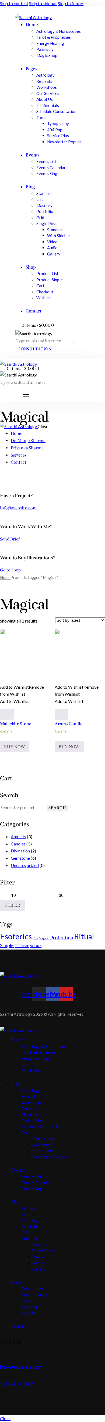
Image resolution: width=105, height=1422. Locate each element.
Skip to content (14, 3)
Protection (61, 937)
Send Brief (10, 539)
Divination (20, 850)
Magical (44, 938)
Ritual (84, 936)
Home (5, 577)
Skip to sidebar (43, 3)
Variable (35, 946)
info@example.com (20, 1367)
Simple (7, 945)
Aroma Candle (68, 723)
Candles (18, 843)
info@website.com (18, 507)
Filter (12, 905)
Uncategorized (25, 865)
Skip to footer (71, 3)
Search (57, 807)
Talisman (22, 945)
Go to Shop (10, 570)
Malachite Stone (15, 723)
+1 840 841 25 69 (16, 1383)
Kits (35, 938)
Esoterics (16, 936)
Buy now (14, 746)
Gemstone (20, 858)
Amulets (18, 836)
